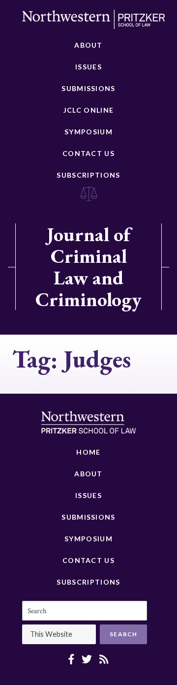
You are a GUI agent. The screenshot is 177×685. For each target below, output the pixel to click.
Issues (88, 66)
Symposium (88, 131)
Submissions (88, 88)
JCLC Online (88, 110)
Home (88, 452)
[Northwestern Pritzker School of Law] (93, 22)
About (88, 45)
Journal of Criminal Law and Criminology (88, 266)
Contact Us (88, 153)
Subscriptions (88, 175)
